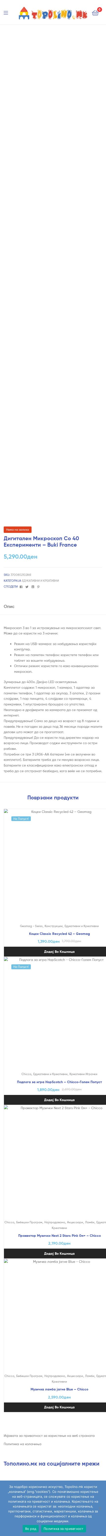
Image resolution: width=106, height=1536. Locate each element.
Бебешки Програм (29, 1222)
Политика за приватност (64, 1529)
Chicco (26, 1074)
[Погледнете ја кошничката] (95, 12)
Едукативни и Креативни (40, 580)
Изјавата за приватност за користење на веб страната (49, 1435)
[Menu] (9, 12)
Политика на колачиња (22, 1444)
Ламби (89, 1222)
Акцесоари (75, 1222)
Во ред (30, 1529)
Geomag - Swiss (31, 926)
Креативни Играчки (83, 1074)
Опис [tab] (9, 606)
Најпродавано (54, 1222)
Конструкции (54, 926)
